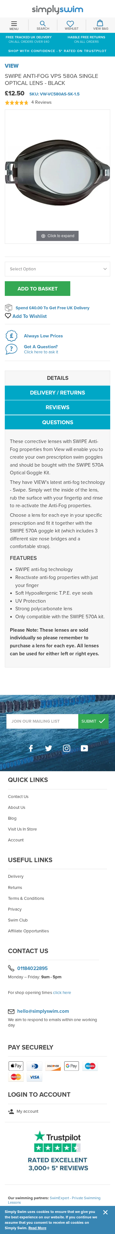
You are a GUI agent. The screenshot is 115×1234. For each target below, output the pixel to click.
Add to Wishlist (29, 316)
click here (62, 992)
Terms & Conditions (26, 898)
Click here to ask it (41, 352)
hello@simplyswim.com (43, 1011)
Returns (15, 887)
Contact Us (18, 796)
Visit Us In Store (22, 829)
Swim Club (18, 920)
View (12, 66)
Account (16, 840)
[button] (28, 102)
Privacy (15, 909)
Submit (89, 721)
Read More (37, 1228)
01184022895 (32, 968)
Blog (12, 818)
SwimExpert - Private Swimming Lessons (54, 1200)
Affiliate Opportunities (28, 931)
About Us (16, 807)
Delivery (16, 876)
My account (27, 1111)
